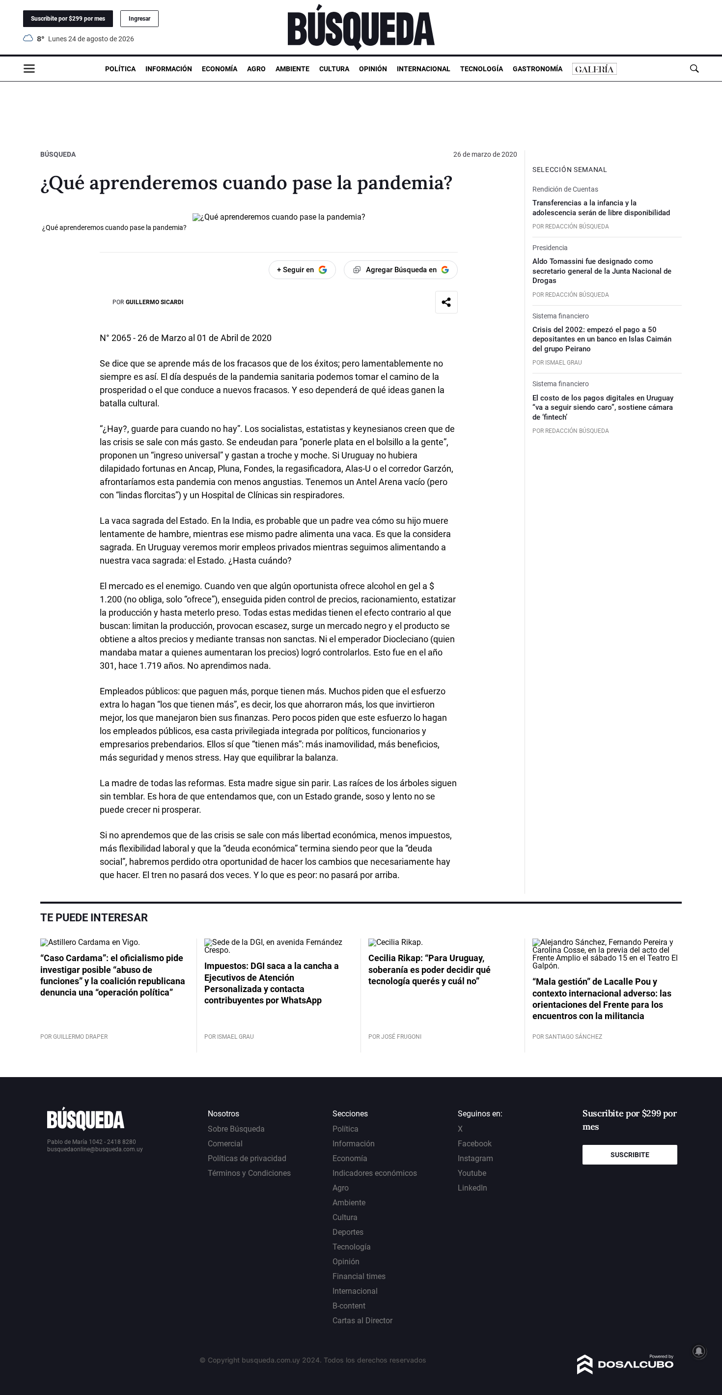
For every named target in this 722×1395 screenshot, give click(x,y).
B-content (349, 1305)
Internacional (423, 69)
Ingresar (139, 18)
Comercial (225, 1143)
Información (168, 69)
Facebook (475, 1143)
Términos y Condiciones (249, 1173)
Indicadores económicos (375, 1173)
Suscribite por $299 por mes (68, 18)
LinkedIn (472, 1188)
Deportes (348, 1232)
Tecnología (481, 69)
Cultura (334, 69)
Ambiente (292, 69)
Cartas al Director (362, 1320)
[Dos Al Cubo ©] (625, 1371)
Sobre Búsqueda (236, 1129)
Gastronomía (537, 69)
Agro (256, 69)
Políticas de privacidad (247, 1158)
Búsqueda (58, 154)
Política (120, 69)
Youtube (472, 1173)
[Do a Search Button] (694, 68)
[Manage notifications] (699, 1351)
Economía (219, 69)
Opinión (373, 69)
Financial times (359, 1276)
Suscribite (630, 1155)
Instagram (475, 1158)
